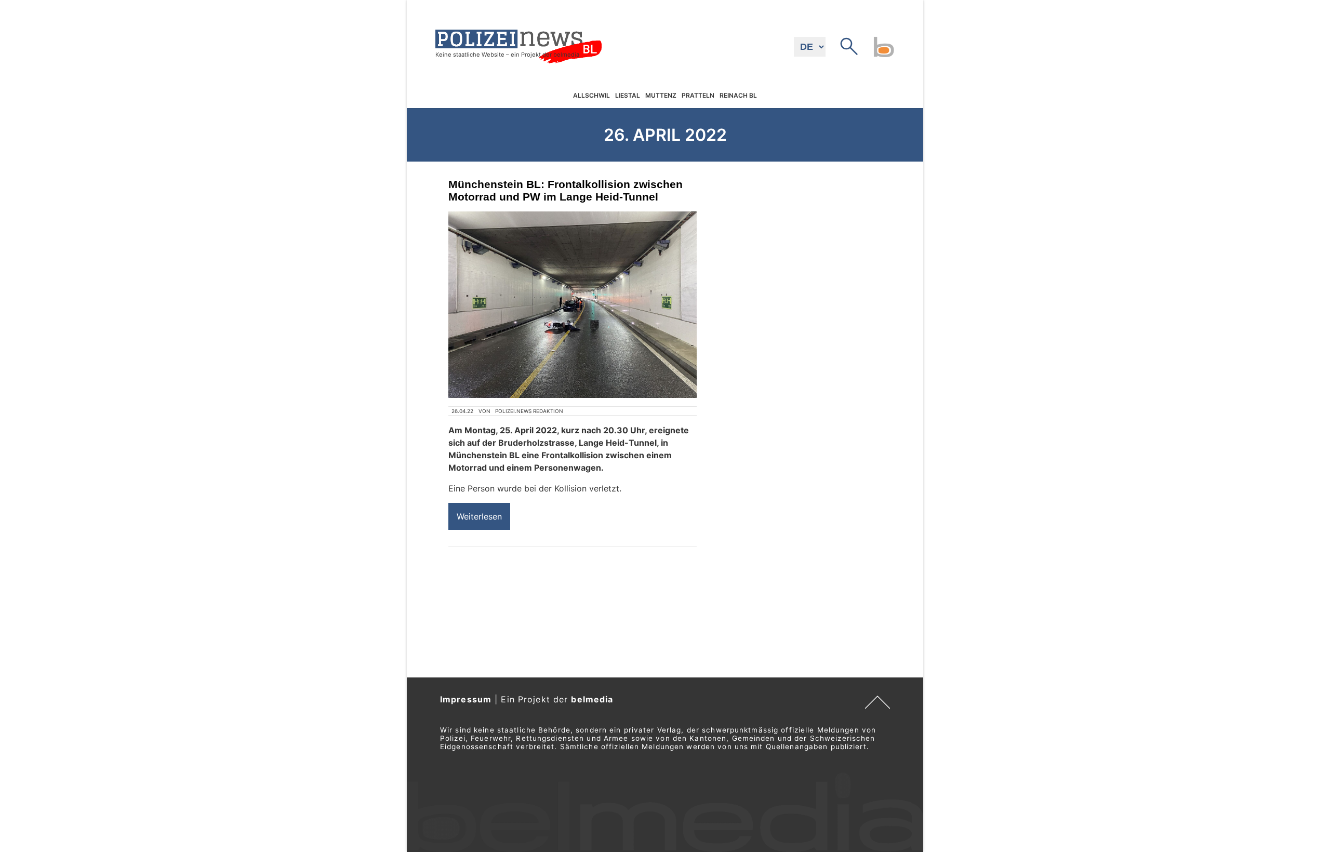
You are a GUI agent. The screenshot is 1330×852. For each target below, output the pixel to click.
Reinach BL (738, 96)
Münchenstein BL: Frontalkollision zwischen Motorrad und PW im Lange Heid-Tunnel (565, 190)
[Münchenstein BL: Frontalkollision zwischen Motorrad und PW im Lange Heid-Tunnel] (572, 304)
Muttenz (660, 96)
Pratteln (698, 96)
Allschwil (591, 96)
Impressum (465, 699)
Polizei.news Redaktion (529, 411)
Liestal (627, 96)
